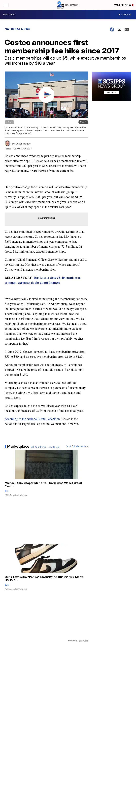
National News (17, 29)
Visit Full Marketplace (77, 446)
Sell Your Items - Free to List (45, 447)
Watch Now (123, 5)
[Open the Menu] (5, 5)
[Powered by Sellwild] (83, 641)
